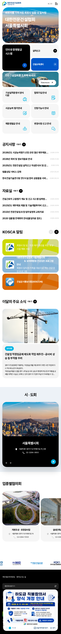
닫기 (54, 628)
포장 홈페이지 (21, 516)
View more (45, 83)
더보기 (18, 144)
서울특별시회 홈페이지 (53, 461)
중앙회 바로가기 (10, 586)
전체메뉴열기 (56, 3)
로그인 (50, 4)
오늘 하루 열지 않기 (42, 628)
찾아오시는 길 (21, 577)
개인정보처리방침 (8, 577)
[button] (56, 232)
